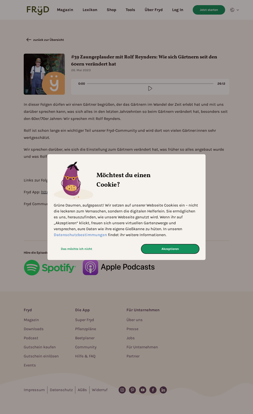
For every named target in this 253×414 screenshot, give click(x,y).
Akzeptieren (170, 249)
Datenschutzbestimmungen (80, 235)
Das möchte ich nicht (76, 249)
